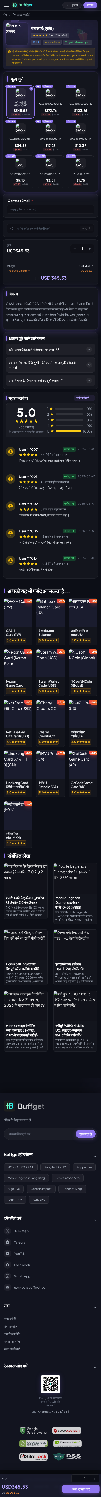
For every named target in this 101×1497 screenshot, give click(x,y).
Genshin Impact (41, 1189)
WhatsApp (22, 1276)
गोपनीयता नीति (12, 1334)
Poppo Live (84, 1167)
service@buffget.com (31, 1287)
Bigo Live (14, 1189)
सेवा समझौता (11, 1326)
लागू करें (86, 228)
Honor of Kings (72, 1189)
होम (5, 14)
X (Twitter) (21, 1231)
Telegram (21, 1242)
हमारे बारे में (10, 1319)
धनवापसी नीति (12, 1341)
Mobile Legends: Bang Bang (26, 1178)
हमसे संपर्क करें (12, 1349)
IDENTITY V (15, 1199)
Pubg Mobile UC (55, 1167)
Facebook (22, 1265)
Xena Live (39, 1199)
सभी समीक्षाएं (82, 398)
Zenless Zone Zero (68, 1178)
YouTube (20, 1253)
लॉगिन (90, 5)
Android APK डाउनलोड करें (53, 1411)
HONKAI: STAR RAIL (21, 1167)
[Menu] (6, 5)
